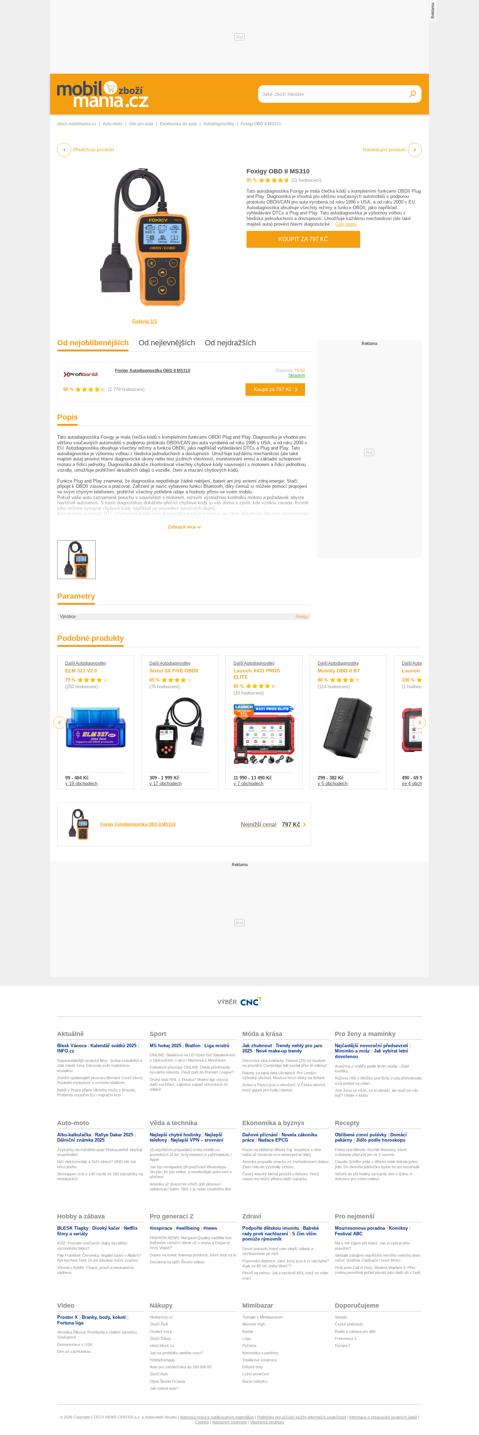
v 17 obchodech (165, 783)
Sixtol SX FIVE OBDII (173, 670)
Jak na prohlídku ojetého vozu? (176, 1353)
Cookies (202, 1422)
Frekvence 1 (346, 1338)
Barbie (247, 1331)
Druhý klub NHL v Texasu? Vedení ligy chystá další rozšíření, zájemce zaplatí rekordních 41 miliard (189, 1084)
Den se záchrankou (74, 1351)
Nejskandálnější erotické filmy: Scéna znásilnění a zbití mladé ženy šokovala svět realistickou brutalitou (99, 1065)
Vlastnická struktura (267, 1422)
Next (419, 723)
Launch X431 (417, 670)
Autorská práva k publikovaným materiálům (217, 1417)
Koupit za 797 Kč (303, 239)
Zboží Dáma (160, 1338)
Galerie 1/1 (144, 321)
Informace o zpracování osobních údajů (383, 1417)
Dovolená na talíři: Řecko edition (177, 1262)
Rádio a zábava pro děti (355, 1331)
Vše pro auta (141, 123)
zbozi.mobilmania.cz (76, 123)
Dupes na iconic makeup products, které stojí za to (193, 1255)
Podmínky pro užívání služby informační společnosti (301, 1417)
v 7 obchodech (248, 783)
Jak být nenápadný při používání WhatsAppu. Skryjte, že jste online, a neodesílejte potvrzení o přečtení (191, 1172)
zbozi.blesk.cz (162, 1345)
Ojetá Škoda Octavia (167, 1381)
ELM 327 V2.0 (81, 670)
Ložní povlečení (255, 1374)
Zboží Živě (159, 1324)
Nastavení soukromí (229, 1422)
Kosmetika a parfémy (260, 1353)
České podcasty (349, 1324)
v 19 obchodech (81, 783)
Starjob (341, 1317)
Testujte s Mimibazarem (262, 1317)
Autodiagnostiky (218, 123)
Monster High (253, 1324)
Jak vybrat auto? (164, 1388)
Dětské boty (252, 1367)
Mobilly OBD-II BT (339, 670)
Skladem (296, 375)
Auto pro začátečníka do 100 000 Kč (181, 1367)
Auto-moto (112, 123)
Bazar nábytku (254, 1381)
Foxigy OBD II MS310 (278, 171)
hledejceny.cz (161, 1317)
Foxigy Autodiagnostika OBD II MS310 (152, 370)
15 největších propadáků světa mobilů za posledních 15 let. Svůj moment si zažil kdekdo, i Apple (191, 1155)
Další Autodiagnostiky (85, 663)
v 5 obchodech (333, 783)
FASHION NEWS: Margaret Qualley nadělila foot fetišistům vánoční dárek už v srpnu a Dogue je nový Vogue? (190, 1243)
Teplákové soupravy (259, 1360)
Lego (246, 1338)
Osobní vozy (161, 1331)
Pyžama (249, 1345)
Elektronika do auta (178, 123)
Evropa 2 (342, 1345)
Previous (60, 722)
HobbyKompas (162, 1360)
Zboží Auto (159, 1374)
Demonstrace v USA (74, 1344)
